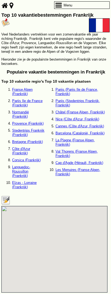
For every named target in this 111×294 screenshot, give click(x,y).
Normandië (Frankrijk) (20, 114)
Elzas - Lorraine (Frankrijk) (24, 185)
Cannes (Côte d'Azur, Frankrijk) (80, 126)
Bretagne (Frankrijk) (27, 142)
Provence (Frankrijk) (28, 123)
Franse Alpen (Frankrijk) (22, 92)
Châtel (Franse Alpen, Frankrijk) (80, 112)
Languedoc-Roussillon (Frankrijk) (21, 171)
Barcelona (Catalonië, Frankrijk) (80, 133)
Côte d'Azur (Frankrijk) (21, 151)
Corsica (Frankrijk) (26, 160)
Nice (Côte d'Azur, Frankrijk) (77, 119)
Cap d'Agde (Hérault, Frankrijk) (79, 163)
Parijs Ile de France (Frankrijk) (27, 103)
